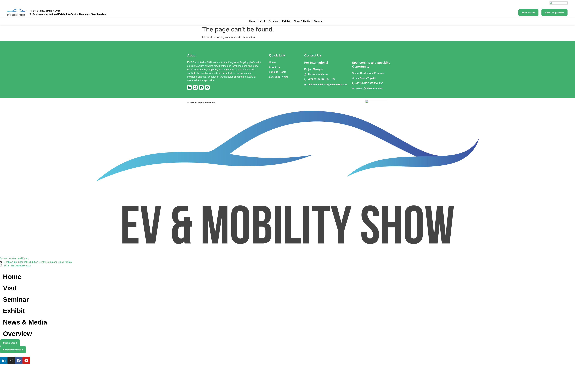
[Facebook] (201, 87)
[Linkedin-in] (189, 87)
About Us (274, 67)
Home (252, 21)
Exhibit (286, 21)
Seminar (273, 21)
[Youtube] (207, 87)
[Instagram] (195, 87)
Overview (319, 21)
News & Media (302, 21)
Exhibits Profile (277, 72)
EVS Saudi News (278, 76)
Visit (262, 21)
